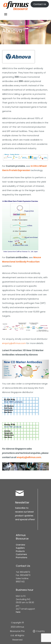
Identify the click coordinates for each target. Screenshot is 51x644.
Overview (20, 544)
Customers (21, 554)
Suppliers (20, 547)
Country (39, 631)
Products (20, 551)
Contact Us (39, 4)
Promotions (21, 557)
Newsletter (22, 502)
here (18, 612)
